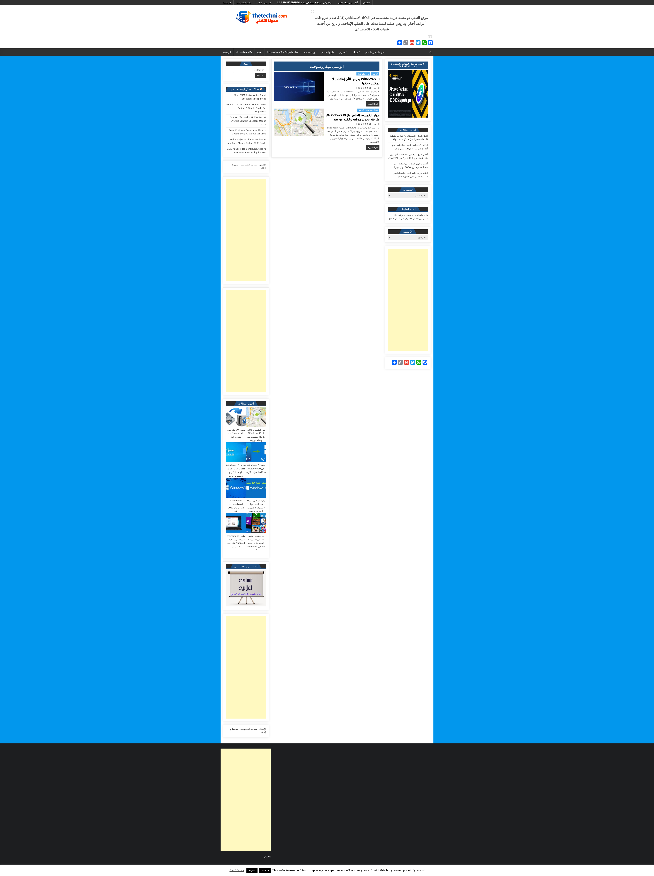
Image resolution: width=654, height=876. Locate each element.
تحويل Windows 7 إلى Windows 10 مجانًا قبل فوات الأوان (256, 469)
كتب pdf (356, 52)
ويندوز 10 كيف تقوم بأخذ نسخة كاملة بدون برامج (236, 433)
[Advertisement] (408, 300)
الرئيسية (227, 2)
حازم (426, 215)
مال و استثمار (328, 52)
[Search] (431, 52)
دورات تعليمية (310, 52)
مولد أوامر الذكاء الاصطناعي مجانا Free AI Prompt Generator (304, 2)
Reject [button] (251, 870)
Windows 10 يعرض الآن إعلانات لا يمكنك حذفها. (355, 81)
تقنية (259, 52)
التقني (376, 88)
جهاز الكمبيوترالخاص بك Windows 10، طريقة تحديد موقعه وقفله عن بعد (352, 117)
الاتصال (366, 2)
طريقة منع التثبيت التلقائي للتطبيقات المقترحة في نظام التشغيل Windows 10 (256, 543)
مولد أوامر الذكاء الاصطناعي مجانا (282, 52)
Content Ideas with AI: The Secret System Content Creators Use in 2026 (248, 121)
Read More (237, 870)
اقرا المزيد (372, 104)
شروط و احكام (264, 2)
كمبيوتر (343, 52)
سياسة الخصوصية (244, 2)
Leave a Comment (363, 88)
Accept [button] (265, 870)
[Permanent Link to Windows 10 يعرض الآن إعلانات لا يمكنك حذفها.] (299, 86)
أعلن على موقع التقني (348, 2)
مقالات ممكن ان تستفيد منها (244, 89)
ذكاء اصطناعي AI (244, 52)
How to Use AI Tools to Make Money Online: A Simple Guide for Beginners (246, 108)
